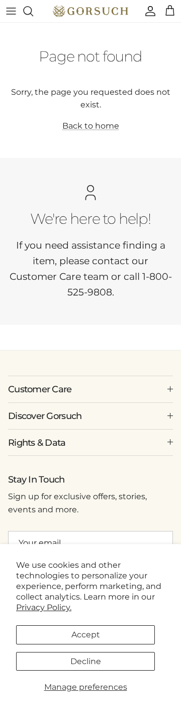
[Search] (33, 11)
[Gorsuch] (90, 11)
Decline (85, 661)
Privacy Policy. (43, 607)
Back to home (90, 126)
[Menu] (11, 11)
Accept (85, 634)
